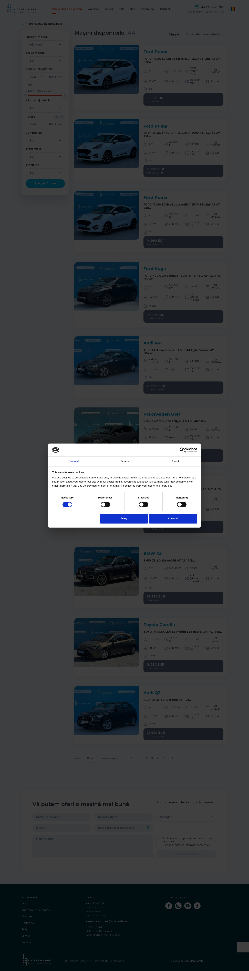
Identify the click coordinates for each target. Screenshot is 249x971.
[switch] (105, 504)
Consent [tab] (74, 461)
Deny (124, 518)
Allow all (173, 518)
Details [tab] (124, 461)
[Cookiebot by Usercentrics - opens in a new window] (182, 449)
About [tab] (175, 461)
